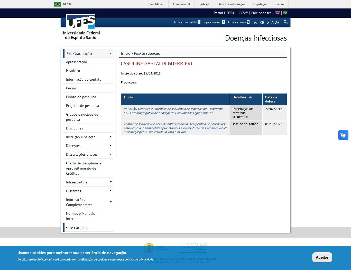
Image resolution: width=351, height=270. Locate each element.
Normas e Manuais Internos (80, 216)
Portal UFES (224, 13)
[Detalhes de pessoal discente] (277, 13)
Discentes (73, 191)
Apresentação (76, 62)
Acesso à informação (231, 4)
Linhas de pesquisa (81, 97)
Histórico (73, 70)
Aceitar (322, 257)
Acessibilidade (256, 22)
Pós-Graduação (147, 53)
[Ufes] (81, 25)
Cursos (71, 88)
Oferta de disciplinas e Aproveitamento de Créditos (83, 168)
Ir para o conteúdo (187, 22)
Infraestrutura (77, 182)
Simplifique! (156, 4)
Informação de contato (83, 79)
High (262, 22)
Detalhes (239, 97)
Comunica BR (181, 4)
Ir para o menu (214, 22)
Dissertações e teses (81, 154)
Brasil (67, 4)
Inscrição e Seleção (81, 137)
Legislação (260, 4)
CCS (243, 13)
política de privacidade (139, 259)
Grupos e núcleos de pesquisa (82, 117)
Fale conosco (261, 13)
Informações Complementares (79, 202)
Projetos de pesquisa (82, 105)
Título (128, 97)
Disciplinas (74, 128)
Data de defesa (271, 99)
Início (126, 53)
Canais (279, 4)
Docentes (73, 145)
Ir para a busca (238, 22)
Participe (204, 4)
